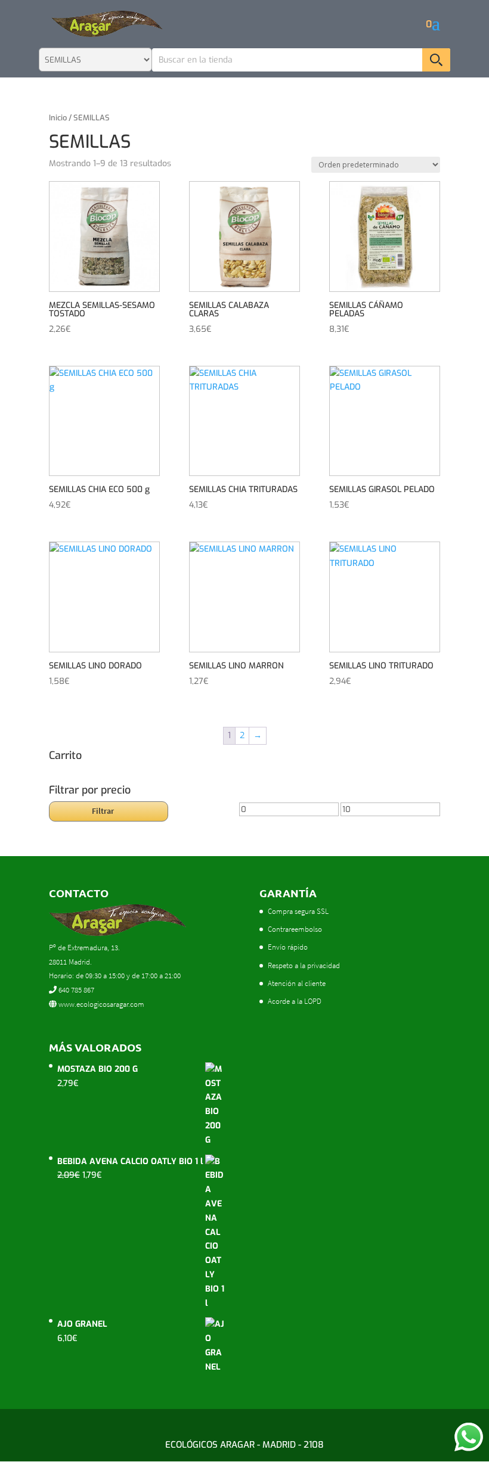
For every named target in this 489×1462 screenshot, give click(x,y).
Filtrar (103, 810)
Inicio (58, 118)
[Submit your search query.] (436, 59)
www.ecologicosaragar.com (100, 1004)
